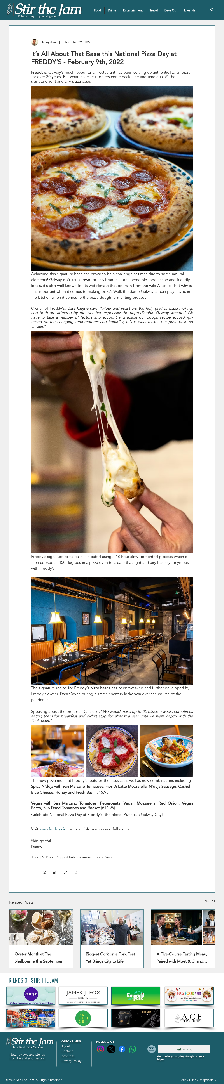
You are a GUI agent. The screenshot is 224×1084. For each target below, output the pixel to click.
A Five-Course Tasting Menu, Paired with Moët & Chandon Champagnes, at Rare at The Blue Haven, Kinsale (182, 957)
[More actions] (190, 42)
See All (210, 901)
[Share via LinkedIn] (54, 872)
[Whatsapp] (132, 1049)
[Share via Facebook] (33, 872)
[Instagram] (100, 1049)
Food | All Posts (42, 857)
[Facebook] (122, 1049)
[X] (111, 1049)
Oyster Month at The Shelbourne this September (39, 957)
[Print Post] (76, 872)
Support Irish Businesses (74, 857)
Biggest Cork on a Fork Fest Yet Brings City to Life (110, 957)
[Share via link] (65, 872)
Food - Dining (103, 857)
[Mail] (151, 1049)
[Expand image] (57, 751)
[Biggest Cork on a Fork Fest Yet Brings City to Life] (112, 927)
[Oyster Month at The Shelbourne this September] (41, 927)
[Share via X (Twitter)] (44, 872)
